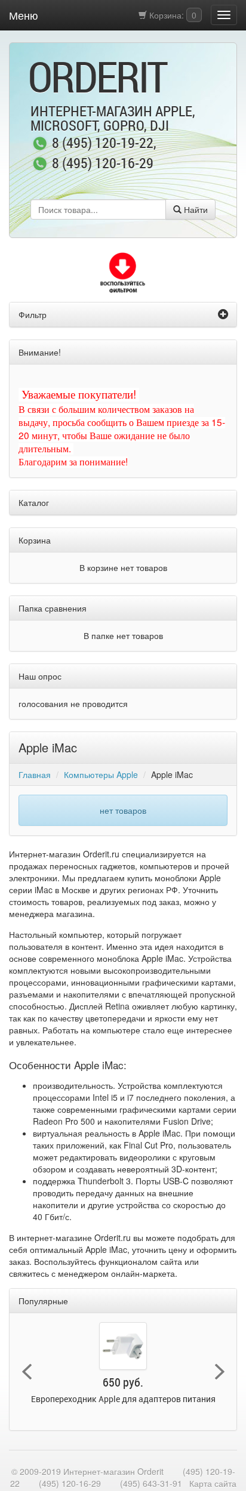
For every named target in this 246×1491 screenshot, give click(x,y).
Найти (195, 209)
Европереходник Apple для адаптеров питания (123, 1398)
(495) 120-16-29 (70, 1483)
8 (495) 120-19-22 (102, 143)
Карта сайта (212, 1483)
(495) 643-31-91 (151, 1483)
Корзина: (171, 15)
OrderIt (97, 76)
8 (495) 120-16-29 (102, 164)
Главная (35, 774)
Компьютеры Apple (101, 774)
